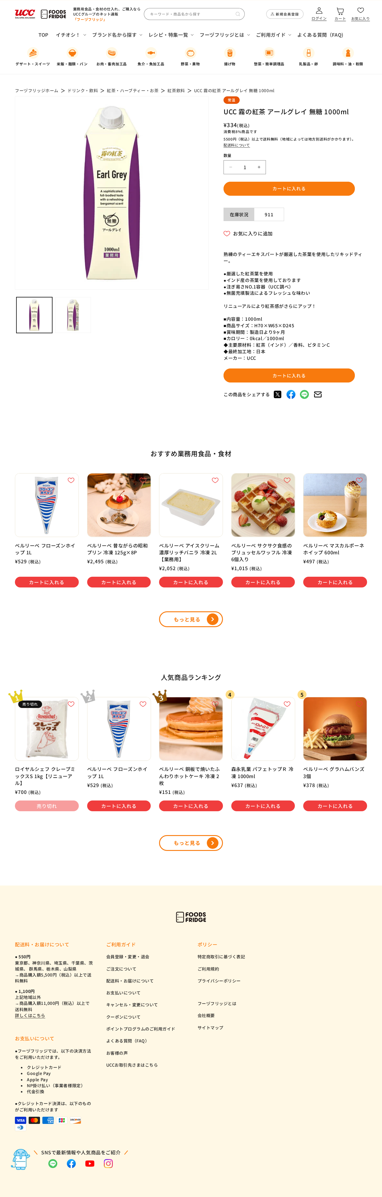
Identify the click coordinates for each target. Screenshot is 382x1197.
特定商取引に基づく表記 (221, 957)
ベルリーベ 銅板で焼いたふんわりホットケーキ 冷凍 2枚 (189, 776)
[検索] (237, 14)
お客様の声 (117, 1053)
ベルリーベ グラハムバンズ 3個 (333, 772)
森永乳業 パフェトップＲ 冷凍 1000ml (262, 772)
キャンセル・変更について (132, 1005)
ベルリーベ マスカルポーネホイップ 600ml (333, 549)
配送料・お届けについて (130, 981)
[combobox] (194, 14)
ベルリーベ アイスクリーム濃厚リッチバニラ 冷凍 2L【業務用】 (189, 552)
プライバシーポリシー (219, 981)
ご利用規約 (208, 969)
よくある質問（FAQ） (128, 1041)
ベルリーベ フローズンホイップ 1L (45, 549)
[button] (70, 34)
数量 (228, 155)
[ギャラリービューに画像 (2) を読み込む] (73, 315)
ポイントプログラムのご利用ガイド (140, 1029)
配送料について (237, 144)
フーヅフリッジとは (217, 1003)
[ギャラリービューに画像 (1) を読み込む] (34, 315)
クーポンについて (123, 1017)
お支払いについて (123, 993)
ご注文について (121, 969)
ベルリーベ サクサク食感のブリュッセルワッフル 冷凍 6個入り (261, 552)
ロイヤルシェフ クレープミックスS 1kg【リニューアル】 (45, 776)
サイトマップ (211, 1028)
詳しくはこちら (30, 1015)
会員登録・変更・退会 (128, 957)
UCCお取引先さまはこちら (132, 1065)
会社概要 (206, 1015)
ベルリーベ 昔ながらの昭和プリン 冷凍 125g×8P (117, 549)
